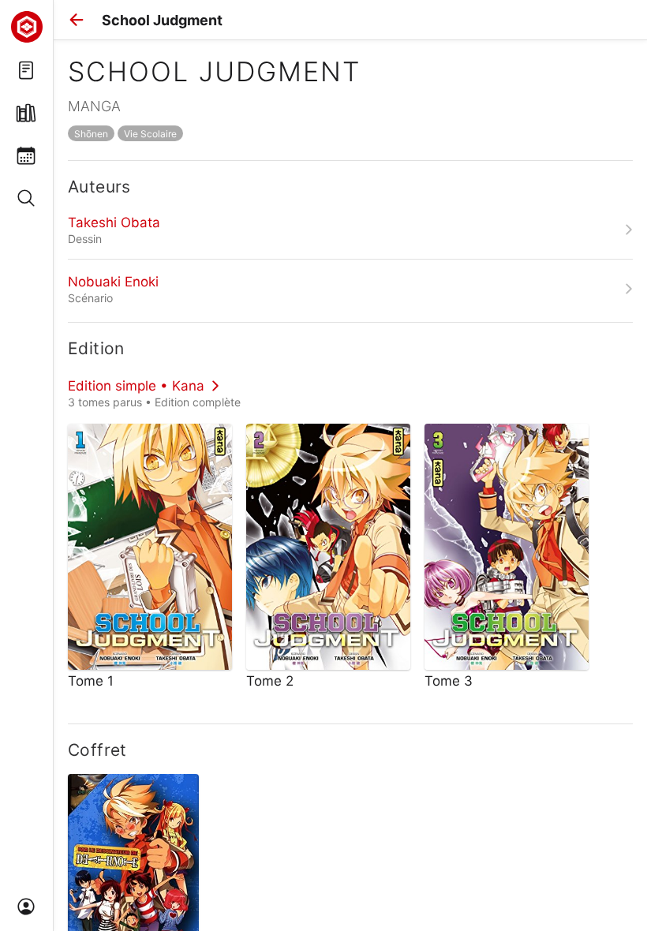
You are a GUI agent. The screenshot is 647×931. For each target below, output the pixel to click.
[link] (350, 229)
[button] (76, 20)
